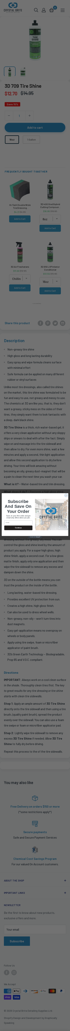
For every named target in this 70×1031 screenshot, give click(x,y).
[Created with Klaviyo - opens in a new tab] (35, 537)
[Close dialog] (66, 495)
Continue (18, 528)
